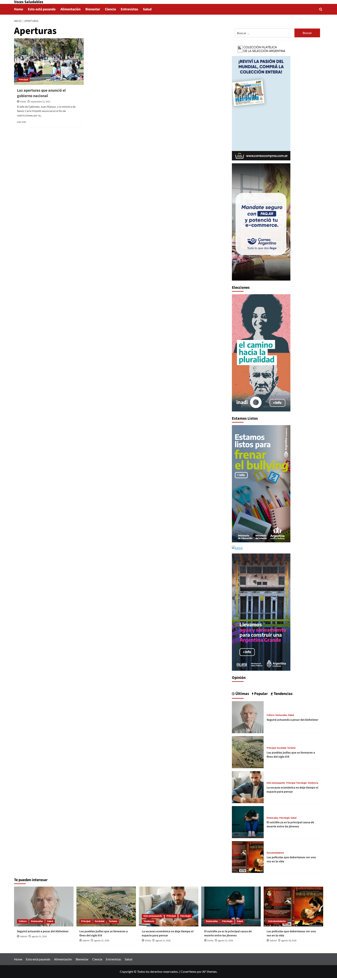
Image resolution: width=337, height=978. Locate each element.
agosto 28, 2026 (288, 940)
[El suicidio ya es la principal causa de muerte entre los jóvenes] (248, 821)
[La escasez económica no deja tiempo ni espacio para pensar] (248, 786)
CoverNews (188, 971)
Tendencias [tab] (283, 693)
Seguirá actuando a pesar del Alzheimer (292, 720)
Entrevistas (129, 9)
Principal (23, 79)
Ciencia (110, 9)
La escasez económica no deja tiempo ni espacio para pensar (292, 790)
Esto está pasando (42, 9)
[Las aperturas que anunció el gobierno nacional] (49, 61)
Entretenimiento (275, 853)
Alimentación (70, 9)
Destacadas (281, 715)
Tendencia (313, 783)
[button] (320, 9)
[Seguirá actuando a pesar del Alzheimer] (248, 717)
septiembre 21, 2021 (40, 101)
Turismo (291, 748)
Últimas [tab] (242, 693)
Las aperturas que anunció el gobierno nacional (41, 93)
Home (18, 9)
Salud (147, 9)
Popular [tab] (260, 693)
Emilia (23, 101)
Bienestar (92, 9)
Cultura (270, 715)
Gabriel (23, 936)
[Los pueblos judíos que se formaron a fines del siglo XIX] (248, 752)
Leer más (21, 121)
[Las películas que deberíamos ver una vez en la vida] (248, 856)
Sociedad (281, 748)
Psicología (301, 783)
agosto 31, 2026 (39, 936)
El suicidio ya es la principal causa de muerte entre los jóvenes (290, 824)
